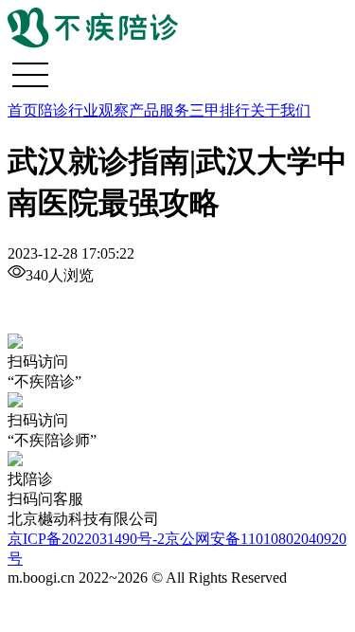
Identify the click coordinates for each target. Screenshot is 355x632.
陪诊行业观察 (83, 110)
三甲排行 (219, 110)
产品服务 (159, 110)
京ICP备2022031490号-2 (86, 539)
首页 (23, 110)
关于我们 (280, 110)
